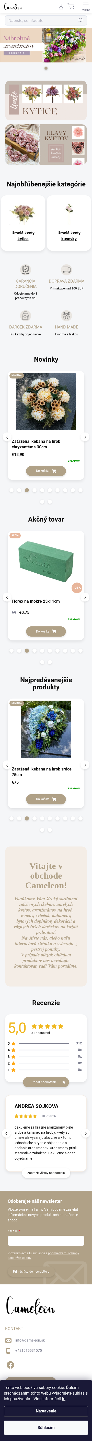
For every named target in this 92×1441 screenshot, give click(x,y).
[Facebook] (9, 1363)
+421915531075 (28, 1350)
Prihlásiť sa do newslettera (31, 1271)
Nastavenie (46, 1411)
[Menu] (85, 6)
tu (63, 1398)
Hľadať (80, 20)
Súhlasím (46, 1427)
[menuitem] (23, 236)
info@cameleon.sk (30, 1340)
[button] (11, 490)
